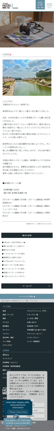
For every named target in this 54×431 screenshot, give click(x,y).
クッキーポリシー (33, 337)
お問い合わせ (31, 322)
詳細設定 (30, 416)
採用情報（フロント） (10, 362)
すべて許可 (30, 405)
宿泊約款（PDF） (33, 326)
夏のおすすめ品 (9, 250)
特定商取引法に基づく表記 (36, 330)
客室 (4, 311)
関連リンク (6, 370)
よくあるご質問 (32, 318)
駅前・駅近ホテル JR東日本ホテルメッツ (13, 301)
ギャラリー (6, 330)
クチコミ (6, 334)
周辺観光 (6, 326)
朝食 (4, 318)
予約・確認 (40, 7)
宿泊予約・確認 (8, 337)
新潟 (27, 301)
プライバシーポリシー (35, 334)
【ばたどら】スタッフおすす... (15, 276)
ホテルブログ (34, 301)
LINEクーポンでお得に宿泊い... (15, 265)
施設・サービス (8, 314)
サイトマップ (7, 358)
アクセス (6, 322)
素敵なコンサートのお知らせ (14, 272)
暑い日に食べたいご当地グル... (15, 246)
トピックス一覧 (32, 314)
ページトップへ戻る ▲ (27, 296)
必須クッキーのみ (30, 410)
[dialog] (27, 396)
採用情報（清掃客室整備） (12, 366)
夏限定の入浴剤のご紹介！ (13, 257)
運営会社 (6, 355)
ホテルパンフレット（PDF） (37, 311)
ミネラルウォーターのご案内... (15, 253)
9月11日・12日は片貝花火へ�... (15, 242)
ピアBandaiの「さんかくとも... (15, 261)
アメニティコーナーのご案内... (14, 269)
